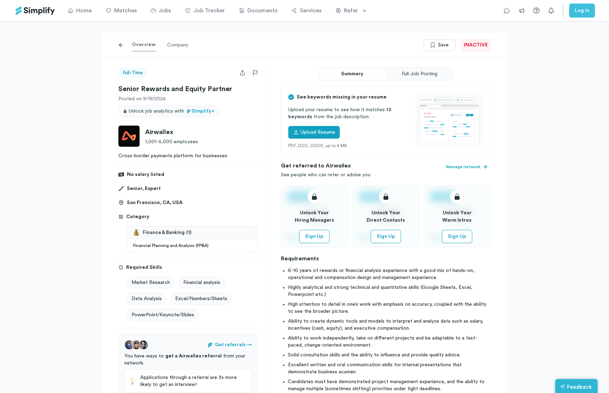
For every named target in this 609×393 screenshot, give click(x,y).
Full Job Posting (419, 73)
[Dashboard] (35, 10)
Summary (352, 73)
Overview (144, 44)
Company (177, 45)
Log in (582, 10)
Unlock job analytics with (172, 111)
